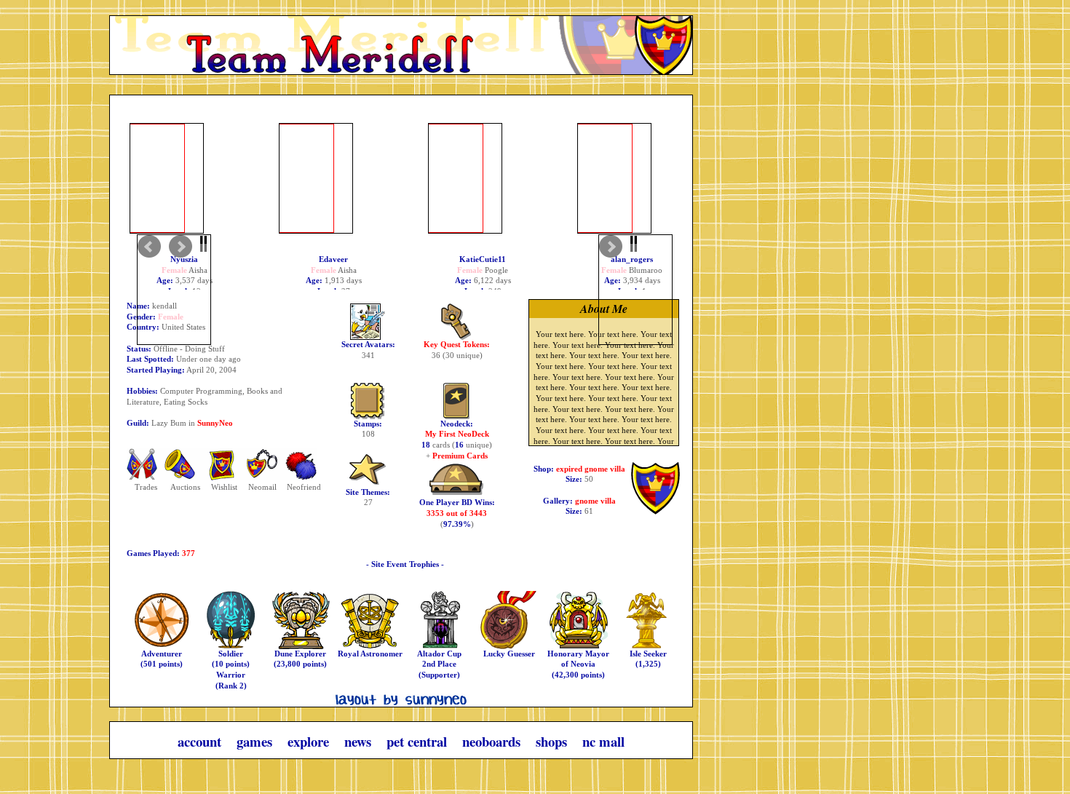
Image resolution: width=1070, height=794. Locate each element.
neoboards (493, 741)
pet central (419, 741)
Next (635, 289)
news (359, 741)
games (256, 741)
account (201, 741)
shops (553, 741)
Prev (174, 289)
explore (310, 741)
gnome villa (595, 501)
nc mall (603, 741)
